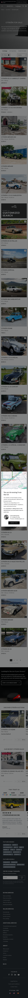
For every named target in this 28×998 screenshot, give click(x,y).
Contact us (13, 522)
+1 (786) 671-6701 (15, 517)
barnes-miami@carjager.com (17, 518)
